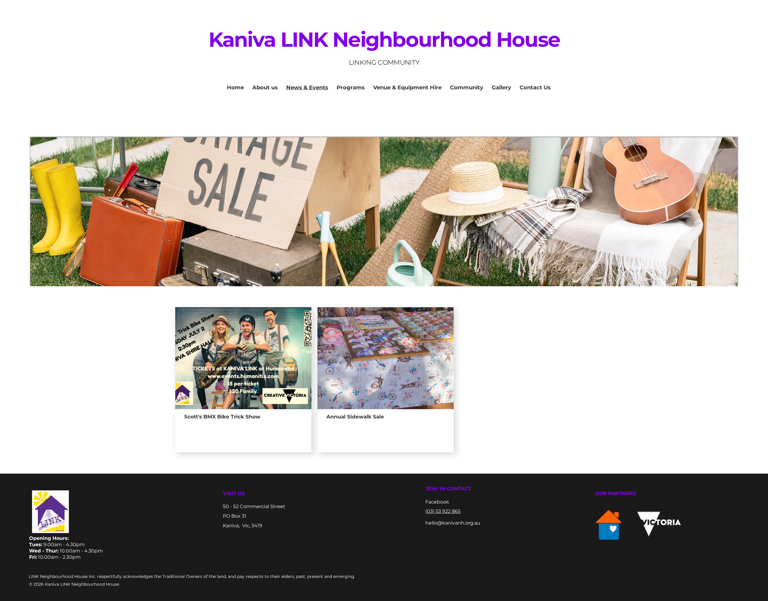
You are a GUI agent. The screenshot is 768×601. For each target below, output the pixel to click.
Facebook (437, 502)
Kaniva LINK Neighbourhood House (384, 39)
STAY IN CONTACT (448, 489)
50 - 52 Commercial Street (254, 506)
